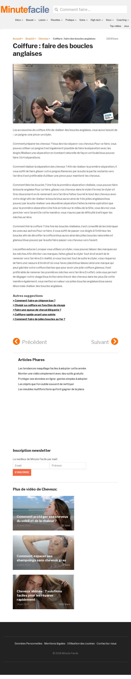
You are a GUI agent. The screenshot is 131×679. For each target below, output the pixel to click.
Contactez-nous (106, 643)
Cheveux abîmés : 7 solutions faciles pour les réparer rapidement (39, 595)
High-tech (96, 19)
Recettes (55, 19)
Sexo (108, 19)
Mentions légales (54, 643)
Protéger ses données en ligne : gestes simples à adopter (53, 378)
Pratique (70, 19)
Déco (18, 19)
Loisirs (42, 19)
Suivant (100, 342)
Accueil (17, 38)
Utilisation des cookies (81, 643)
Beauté (29, 19)
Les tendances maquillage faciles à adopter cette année (52, 368)
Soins (82, 19)
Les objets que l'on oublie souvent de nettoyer (46, 384)
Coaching (122, 19)
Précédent (34, 342)
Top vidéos (115, 26)
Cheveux (43, 38)
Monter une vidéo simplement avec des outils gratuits (50, 373)
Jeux (126, 26)
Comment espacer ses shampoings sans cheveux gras (41, 558)
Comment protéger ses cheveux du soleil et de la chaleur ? (42, 519)
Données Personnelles (29, 643)
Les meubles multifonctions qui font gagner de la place (51, 389)
